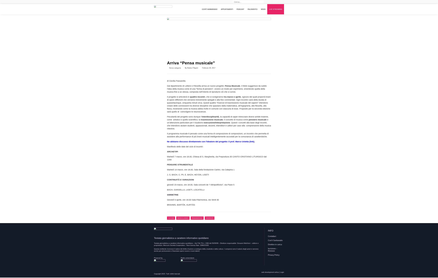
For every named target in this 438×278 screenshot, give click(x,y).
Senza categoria (175, 68)
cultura (171, 218)
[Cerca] (262, 2)
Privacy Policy (273, 255)
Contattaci (272, 236)
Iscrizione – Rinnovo (272, 250)
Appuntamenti (227, 9)
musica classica (182, 218)
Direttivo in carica (275, 244)
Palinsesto (252, 9)
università (209, 218)
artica (277, 272)
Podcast (240, 9)
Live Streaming (275, 9)
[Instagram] (275, 261)
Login (282, 272)
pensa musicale (197, 218)
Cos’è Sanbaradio (209, 9)
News (263, 9)
